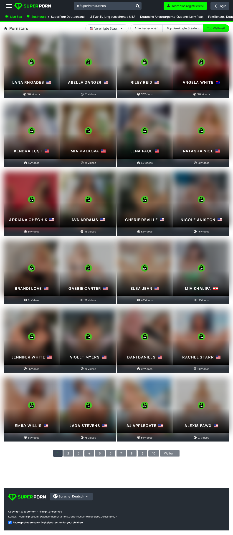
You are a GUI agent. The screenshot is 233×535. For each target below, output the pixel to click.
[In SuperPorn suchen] (138, 6)
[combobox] (108, 6)
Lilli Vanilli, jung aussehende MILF (112, 17)
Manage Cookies (99, 516)
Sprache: (71, 496)
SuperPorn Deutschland (68, 17)
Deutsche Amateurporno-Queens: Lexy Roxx (171, 17)
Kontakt (12, 516)
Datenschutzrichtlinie (53, 516)
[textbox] (104, 5)
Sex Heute (38, 17)
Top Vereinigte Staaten (183, 28)
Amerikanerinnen (146, 28)
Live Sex (16, 17)
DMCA (113, 516)
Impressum (31, 516)
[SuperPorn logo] (32, 6)
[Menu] (9, 6)
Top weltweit (216, 28)
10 (153, 453)
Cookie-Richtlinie (77, 516)
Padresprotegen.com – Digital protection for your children (48, 522)
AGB (21, 516)
